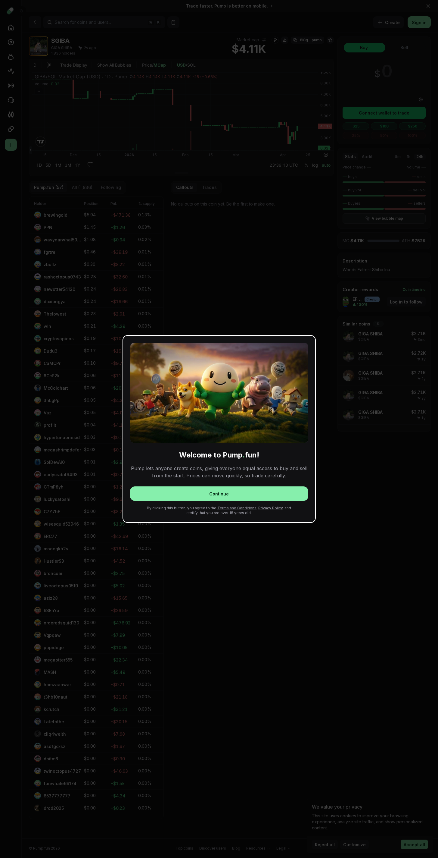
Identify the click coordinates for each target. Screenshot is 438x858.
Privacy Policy (270, 508)
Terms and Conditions (236, 508)
